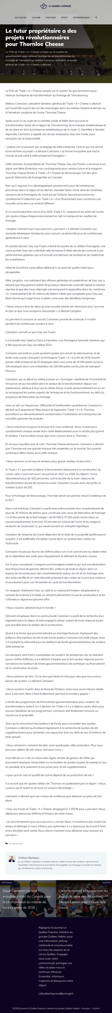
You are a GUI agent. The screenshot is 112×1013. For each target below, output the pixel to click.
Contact (96, 1008)
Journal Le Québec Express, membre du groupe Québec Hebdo (49, 1008)
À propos (85, 1008)
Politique (51, 17)
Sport (64, 17)
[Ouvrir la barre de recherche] (96, 17)
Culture (36, 17)
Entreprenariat (81, 17)
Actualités (21, 17)
